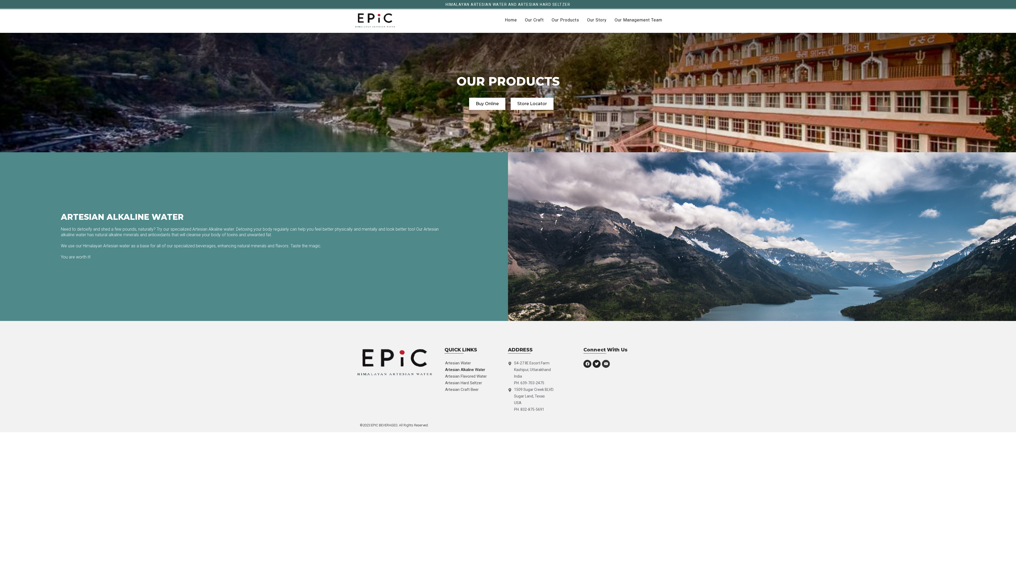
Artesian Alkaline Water (465, 369)
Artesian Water (458, 363)
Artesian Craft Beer (462, 389)
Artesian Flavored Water (466, 376)
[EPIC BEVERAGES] (375, 20)
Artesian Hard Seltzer (463, 383)
